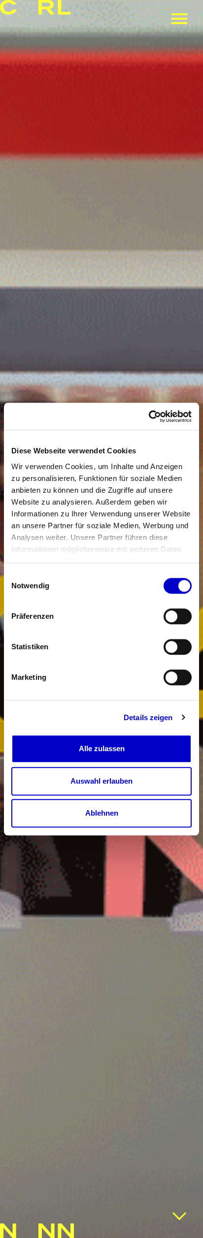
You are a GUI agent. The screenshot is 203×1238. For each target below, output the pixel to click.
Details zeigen (148, 717)
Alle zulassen (102, 748)
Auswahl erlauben (101, 781)
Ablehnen (101, 813)
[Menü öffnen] (179, 18)
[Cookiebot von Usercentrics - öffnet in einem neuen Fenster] (148, 416)
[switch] (178, 616)
